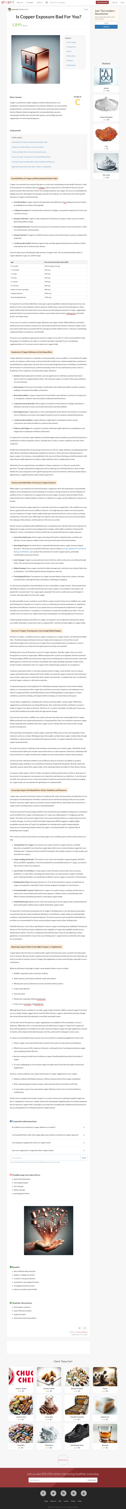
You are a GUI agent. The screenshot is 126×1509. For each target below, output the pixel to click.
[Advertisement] (46, 1347)
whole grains (71, 313)
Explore (39, 2)
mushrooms (41, 999)
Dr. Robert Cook (23, 9)
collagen (42, 188)
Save (86, 9)
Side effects (71, 56)
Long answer (72, 47)
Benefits (70, 60)
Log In (122, 2)
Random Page (103, 2)
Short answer (72, 42)
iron (64, 202)
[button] (48, 1127)
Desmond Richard (82, 1332)
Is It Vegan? (30, 2)
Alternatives (72, 65)
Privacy (73, 1501)
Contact (66, 1501)
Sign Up (114, 2)
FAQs (69, 51)
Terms (80, 1501)
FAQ (60, 1501)
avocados (27, 1004)
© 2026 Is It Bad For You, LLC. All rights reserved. (63, 1507)
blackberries (39, 1004)
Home (46, 1501)
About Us (20, 2)
